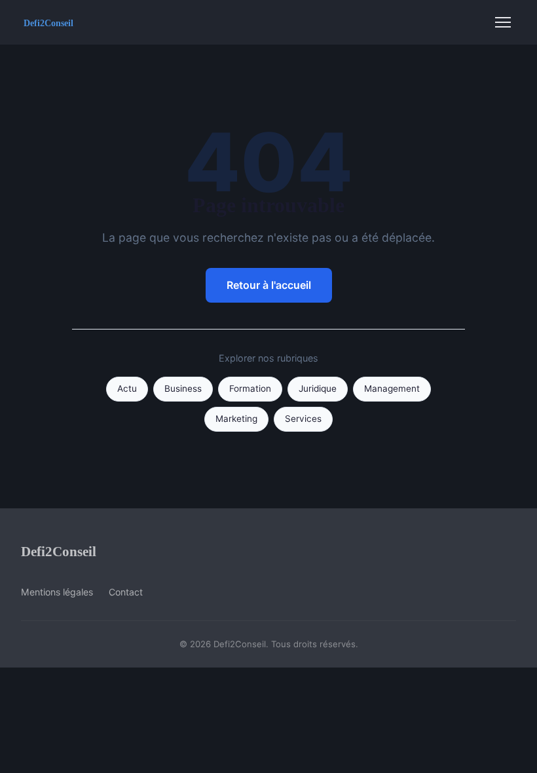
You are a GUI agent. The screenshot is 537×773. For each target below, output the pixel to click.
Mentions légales (57, 591)
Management (392, 388)
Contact (126, 591)
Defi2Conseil (58, 551)
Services (303, 418)
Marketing (236, 418)
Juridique (318, 388)
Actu (127, 388)
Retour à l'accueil (269, 285)
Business (183, 388)
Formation (250, 388)
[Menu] (503, 22)
